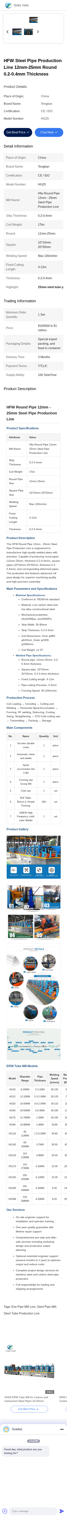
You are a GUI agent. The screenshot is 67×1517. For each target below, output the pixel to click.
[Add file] (4, 1511)
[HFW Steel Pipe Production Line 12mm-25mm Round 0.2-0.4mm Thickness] (33, 20)
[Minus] (62, 1429)
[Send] (62, 1511)
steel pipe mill (46, 1306)
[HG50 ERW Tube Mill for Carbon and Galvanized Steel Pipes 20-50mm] (29, 1369)
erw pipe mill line (24, 1306)
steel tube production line (22, 1313)
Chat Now (47, 132)
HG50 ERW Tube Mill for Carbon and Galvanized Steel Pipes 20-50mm (26, 1399)
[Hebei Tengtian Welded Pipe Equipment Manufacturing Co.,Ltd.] (17, 5)
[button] (9, 1375)
